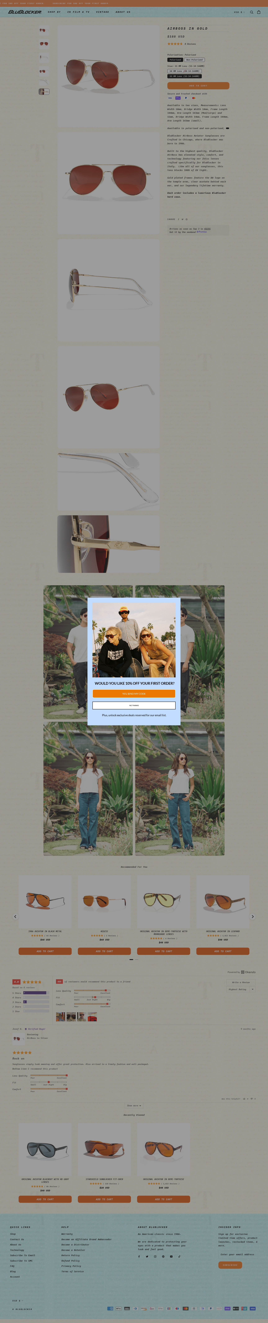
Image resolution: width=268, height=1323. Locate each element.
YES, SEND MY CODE (134, 693)
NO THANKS (134, 705)
